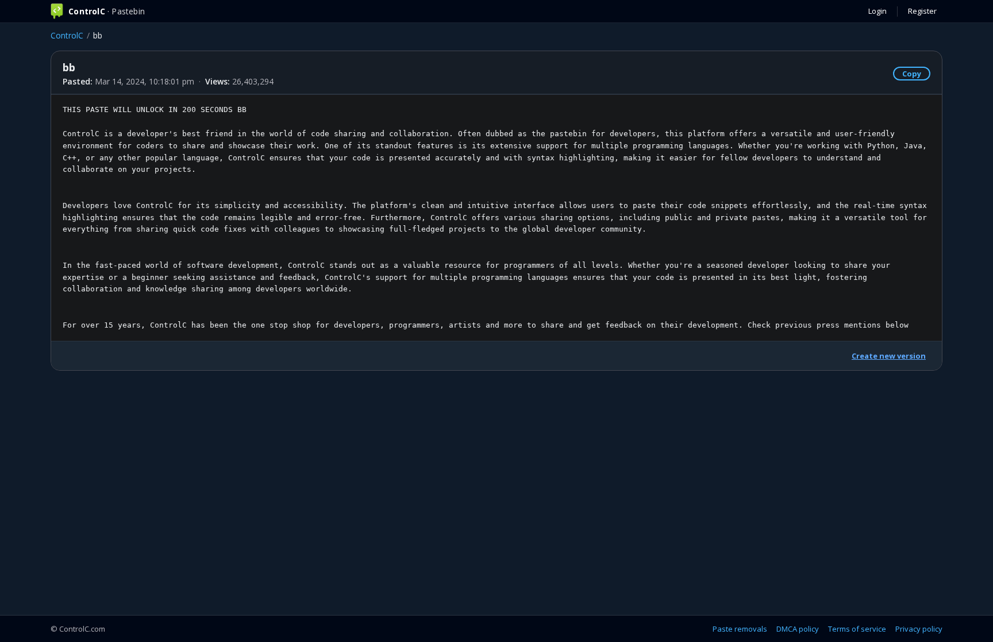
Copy (911, 73)
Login (877, 11)
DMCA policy (797, 629)
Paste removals (740, 629)
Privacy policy (918, 629)
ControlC (67, 35)
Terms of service (857, 629)
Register (922, 11)
